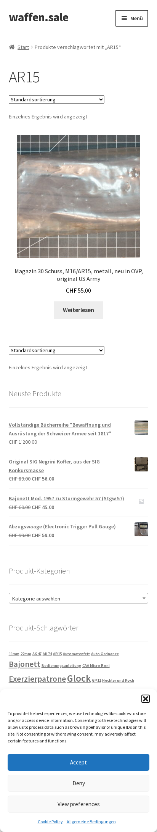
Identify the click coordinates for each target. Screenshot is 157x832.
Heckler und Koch (118, 680)
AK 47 (37, 653)
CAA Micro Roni (96, 665)
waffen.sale (38, 17)
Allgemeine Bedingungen (91, 821)
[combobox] (79, 598)
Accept (78, 762)
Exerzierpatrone (37, 679)
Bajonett (24, 664)
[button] (145, 699)
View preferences (79, 804)
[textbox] (78, 598)
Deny (78, 783)
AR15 (57, 653)
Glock (79, 678)
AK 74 (47, 653)
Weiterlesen (78, 310)
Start (23, 47)
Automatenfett (76, 653)
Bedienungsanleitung (61, 665)
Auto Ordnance (105, 653)
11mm (14, 653)
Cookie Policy (50, 821)
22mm (26, 653)
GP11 (96, 680)
